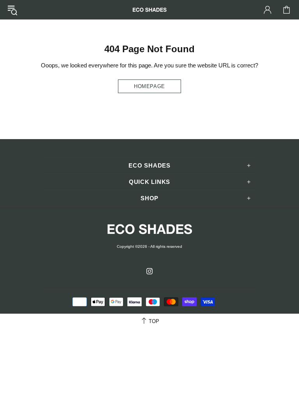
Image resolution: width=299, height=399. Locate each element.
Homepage (149, 86)
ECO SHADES (149, 9)
